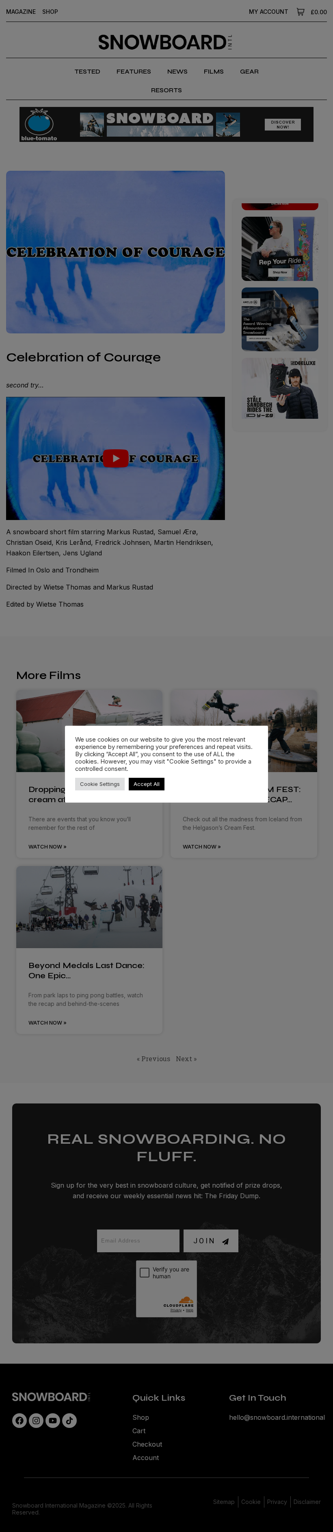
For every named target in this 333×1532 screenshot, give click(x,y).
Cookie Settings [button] (100, 784)
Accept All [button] (147, 784)
